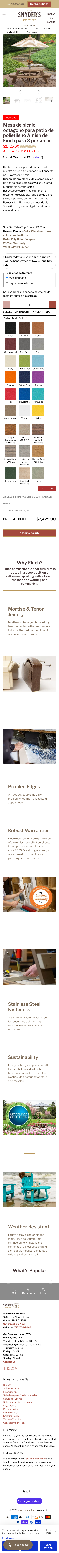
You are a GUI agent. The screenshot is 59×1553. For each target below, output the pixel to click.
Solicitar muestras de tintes (17, 1402)
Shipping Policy (11, 1415)
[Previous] (21, 91)
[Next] (37, 91)
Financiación (10, 1391)
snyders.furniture (26, 1510)
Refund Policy (10, 1412)
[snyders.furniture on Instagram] (12, 1368)
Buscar (7, 1385)
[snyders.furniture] (29, 16)
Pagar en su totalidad (21, 283)
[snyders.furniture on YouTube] (16, 1368)
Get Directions (39, 4)
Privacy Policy (10, 1409)
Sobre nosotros (11, 1388)
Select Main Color (14, 318)
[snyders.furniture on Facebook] (4, 1368)
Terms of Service (12, 1419)
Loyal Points (9, 1405)
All (34, 25)
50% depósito (17, 277)
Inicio (26, 25)
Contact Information (14, 1422)
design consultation (36, 1458)
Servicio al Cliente (12, 1398)
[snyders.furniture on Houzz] (8, 1368)
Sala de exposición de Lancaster (20, 1395)
